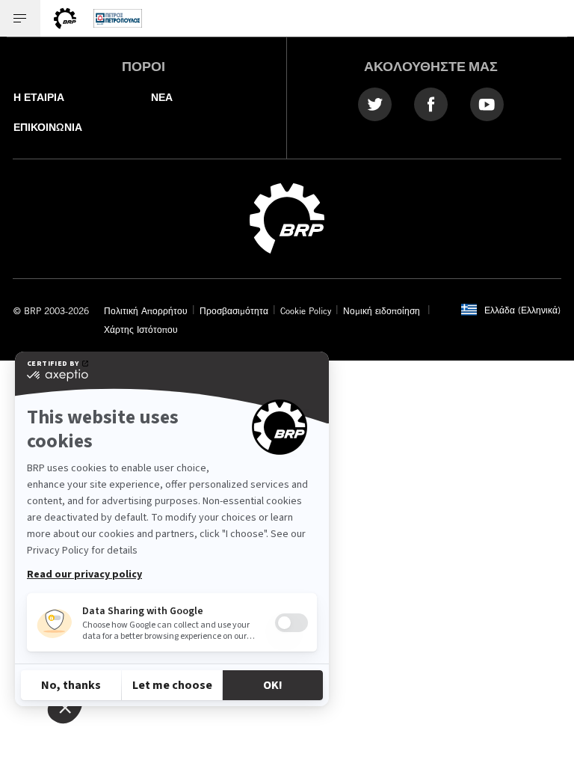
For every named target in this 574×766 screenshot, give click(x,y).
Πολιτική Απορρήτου (146, 310)
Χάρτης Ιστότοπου (141, 329)
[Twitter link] (375, 103)
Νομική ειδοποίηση (383, 310)
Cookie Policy (305, 310)
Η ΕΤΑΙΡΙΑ (38, 97)
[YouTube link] (487, 103)
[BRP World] (65, 18)
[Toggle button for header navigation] (20, 18)
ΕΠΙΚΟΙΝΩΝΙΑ (47, 127)
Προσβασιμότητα (234, 310)
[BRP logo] (287, 216)
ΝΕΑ (162, 97)
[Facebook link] (431, 103)
